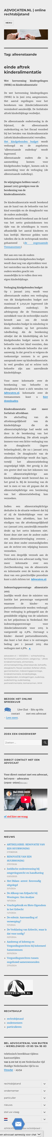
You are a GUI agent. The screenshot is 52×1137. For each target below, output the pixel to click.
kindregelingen (26, 677)
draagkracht (9, 668)
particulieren (22, 659)
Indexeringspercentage (31, 671)
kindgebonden (11, 677)
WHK (39, 683)
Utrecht (8, 1070)
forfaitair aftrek (39, 668)
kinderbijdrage (29, 674)
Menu (9, 23)
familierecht (10, 659)
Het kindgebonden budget (21, 141)
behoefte (42, 665)
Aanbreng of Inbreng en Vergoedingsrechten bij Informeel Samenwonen (26, 945)
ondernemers (14, 1022)
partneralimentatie (13, 683)
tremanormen (29, 683)
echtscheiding (38, 656)
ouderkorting (10, 680)
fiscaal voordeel (23, 668)
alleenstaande (30, 665)
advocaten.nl (10, 656)
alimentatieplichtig (13, 665)
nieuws (8, 1105)
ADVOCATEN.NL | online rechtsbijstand (25, 12)
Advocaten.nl (38, 579)
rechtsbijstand (15, 1018)
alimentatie (27, 662)
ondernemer (11, 1090)
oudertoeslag (23, 680)
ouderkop (39, 677)
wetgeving (35, 659)
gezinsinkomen (11, 671)
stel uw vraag (11, 1112)
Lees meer (12, 717)
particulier (10, 1097)
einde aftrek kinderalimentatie (22, 70)
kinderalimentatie (12, 674)
